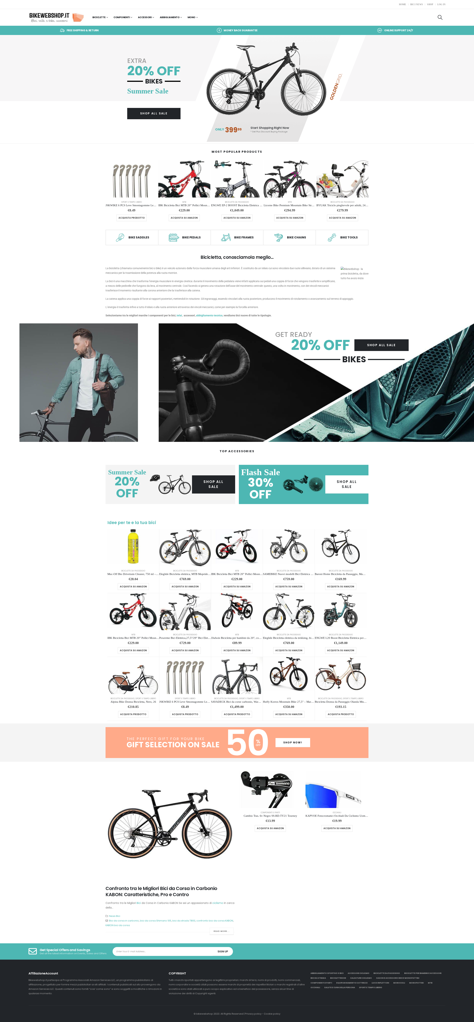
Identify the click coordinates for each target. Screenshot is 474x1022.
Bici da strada (318, 978)
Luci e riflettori (380, 982)
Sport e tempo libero (131, 202)
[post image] (170, 825)
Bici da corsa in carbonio (124, 920)
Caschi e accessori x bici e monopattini (397, 978)
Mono (191, 17)
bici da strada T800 (183, 920)
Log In (441, 4)
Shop (430, 4)
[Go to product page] (132, 179)
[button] (440, 17)
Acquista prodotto (131, 217)
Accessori (145, 17)
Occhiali (337, 812)
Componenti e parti (270, 812)
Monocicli (399, 982)
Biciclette (99, 17)
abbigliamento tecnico (209, 315)
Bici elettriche (338, 978)
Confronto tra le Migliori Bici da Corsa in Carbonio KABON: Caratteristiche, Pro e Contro (161, 891)
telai (179, 315)
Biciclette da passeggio (237, 202)
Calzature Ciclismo (361, 978)
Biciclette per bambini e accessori (422, 973)
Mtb (184, 202)
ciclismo (217, 903)
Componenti (122, 17)
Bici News (416, 4)
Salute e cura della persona (339, 987)
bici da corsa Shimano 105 (155, 920)
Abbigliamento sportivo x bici (327, 973)
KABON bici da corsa (118, 925)
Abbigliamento (170, 17)
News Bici (114, 916)
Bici (139, 903)
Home (402, 4)
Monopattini (416, 982)
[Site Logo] (56, 17)
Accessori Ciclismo (358, 973)
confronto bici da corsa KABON (214, 920)
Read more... (222, 931)
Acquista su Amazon (184, 217)
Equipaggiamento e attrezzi (352, 982)
